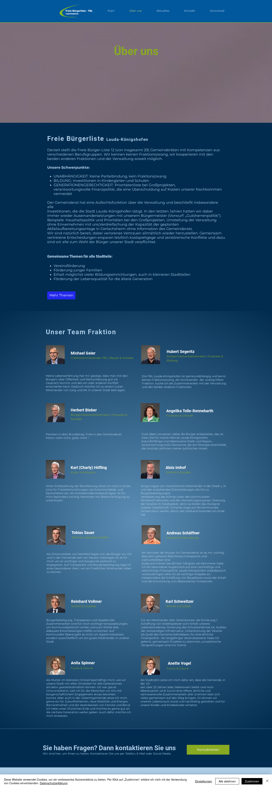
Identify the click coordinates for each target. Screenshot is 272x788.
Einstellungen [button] (203, 781)
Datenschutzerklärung (54, 783)
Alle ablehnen (227, 781)
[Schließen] (267, 781)
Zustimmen (252, 781)
